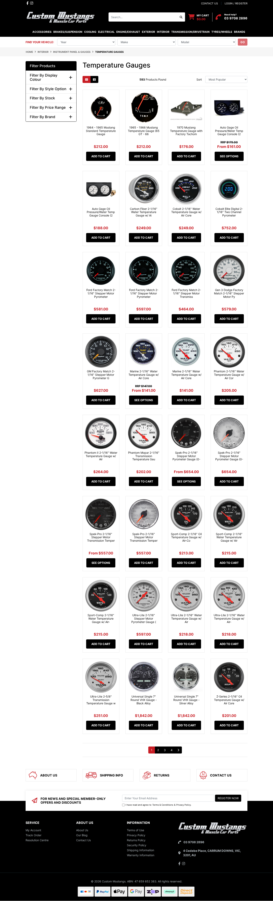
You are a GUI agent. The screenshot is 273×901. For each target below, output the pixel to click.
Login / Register (236, 3)
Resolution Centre (37, 840)
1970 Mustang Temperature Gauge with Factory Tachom (186, 131)
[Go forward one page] (178, 750)
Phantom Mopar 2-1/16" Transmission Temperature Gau (143, 456)
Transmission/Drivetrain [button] (190, 31)
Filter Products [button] (42, 66)
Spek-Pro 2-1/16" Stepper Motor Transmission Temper (101, 537)
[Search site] (181, 17)
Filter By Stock (42, 98)
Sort (199, 79)
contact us (209, 3)
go (242, 42)
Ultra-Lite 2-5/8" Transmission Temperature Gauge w (101, 700)
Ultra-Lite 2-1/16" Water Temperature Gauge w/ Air (186, 618)
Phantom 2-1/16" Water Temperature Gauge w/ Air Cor (229, 375)
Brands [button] (239, 31)
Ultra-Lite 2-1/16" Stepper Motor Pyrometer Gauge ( (143, 618)
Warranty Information (140, 855)
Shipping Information (140, 850)
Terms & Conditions (162, 804)
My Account (33, 830)
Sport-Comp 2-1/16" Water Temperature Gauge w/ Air (229, 537)
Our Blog (82, 835)
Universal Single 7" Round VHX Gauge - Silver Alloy (186, 700)
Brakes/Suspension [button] (67, 31)
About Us (82, 830)
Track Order (33, 835)
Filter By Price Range (48, 107)
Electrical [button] (106, 31)
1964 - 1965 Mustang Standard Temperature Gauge (101, 131)
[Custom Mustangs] (61, 16)
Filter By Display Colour (43, 77)
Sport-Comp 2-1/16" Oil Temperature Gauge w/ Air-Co (186, 537)
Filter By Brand (42, 117)
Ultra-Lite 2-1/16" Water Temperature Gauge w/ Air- (229, 618)
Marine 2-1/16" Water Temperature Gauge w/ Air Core (144, 375)
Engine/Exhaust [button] (128, 31)
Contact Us (83, 840)
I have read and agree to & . (158, 804)
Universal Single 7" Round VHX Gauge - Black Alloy (144, 700)
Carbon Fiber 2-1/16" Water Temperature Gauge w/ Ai (143, 212)
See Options (229, 156)
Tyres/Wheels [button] (221, 31)
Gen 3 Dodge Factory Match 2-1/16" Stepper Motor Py (229, 293)
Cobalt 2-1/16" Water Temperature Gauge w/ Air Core (186, 212)
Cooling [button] (90, 31)
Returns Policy (136, 840)
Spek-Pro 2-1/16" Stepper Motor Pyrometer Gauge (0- (186, 456)
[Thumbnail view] (87, 79)
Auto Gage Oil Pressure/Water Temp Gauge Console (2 (229, 131)
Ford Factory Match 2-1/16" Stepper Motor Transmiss (186, 293)
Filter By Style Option (48, 89)
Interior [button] (163, 31)
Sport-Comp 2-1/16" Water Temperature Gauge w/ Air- (101, 618)
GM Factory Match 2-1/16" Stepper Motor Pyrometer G (101, 375)
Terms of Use (135, 830)
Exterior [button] (148, 31)
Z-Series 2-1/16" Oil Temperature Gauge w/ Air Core (229, 700)
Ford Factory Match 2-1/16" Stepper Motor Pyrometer (101, 293)
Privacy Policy (183, 804)
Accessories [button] (42, 31)
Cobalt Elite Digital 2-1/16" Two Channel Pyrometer (229, 212)
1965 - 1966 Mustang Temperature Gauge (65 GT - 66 (143, 131)
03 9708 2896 (235, 18)
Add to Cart (100, 156)
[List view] (94, 79)
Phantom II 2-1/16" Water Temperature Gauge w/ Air (101, 456)
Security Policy (136, 845)
